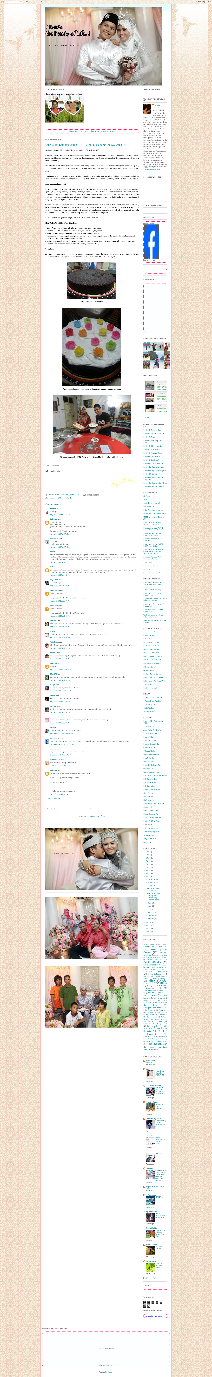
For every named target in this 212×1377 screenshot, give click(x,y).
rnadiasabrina (151, 1152)
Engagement (160, 974)
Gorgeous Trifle (148, 768)
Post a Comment (54, 799)
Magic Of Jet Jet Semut (155, 1187)
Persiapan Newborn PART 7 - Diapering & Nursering (153, 558)
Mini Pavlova (148, 797)
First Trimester (148, 507)
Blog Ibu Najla (151, 1278)
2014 (147, 873)
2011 (147, 925)
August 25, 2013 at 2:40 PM (60, 659)
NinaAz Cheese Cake (151, 811)
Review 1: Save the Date (152, 430)
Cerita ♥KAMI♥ (152, 962)
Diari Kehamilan (160, 971)
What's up (149, 1063)
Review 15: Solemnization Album (155, 483)
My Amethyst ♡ (151, 1212)
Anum (52, 508)
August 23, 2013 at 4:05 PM (60, 575)
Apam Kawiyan (148, 726)
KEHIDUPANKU (151, 1245)
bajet (165, 955)
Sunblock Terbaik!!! (150, 688)
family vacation (148, 976)
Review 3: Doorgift (149, 437)
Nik (51, 727)
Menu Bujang (148, 793)
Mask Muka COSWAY (151, 653)
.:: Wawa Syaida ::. (153, 1102)
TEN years (158, 1154)
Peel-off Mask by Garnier (152, 674)
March (150, 912)
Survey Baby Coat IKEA (152, 566)
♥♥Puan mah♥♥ (152, 1195)
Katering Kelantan (159, 998)
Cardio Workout (148, 708)
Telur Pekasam (148, 835)
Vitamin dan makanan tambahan (154, 573)
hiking (154, 985)
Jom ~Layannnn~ (155, 993)
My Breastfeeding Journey (155, 1015)
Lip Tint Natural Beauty (151, 646)
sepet (148, 1069)
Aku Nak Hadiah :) (159, 946)
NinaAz (53, 695)
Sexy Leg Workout (150, 704)
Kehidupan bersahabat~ (152, 1008)
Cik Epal (149, 1135)
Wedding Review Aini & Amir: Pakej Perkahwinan (153, 616)
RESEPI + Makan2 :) (64, 498)
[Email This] (88, 495)
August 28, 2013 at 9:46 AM (60, 701)
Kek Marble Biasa (149, 783)
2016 (147, 867)
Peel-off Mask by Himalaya (153, 677)
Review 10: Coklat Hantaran (153, 464)
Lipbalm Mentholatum (151, 649)
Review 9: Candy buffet (151, 460)
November (151, 882)
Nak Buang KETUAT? (151, 663)
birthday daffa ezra (155, 959)
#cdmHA (53, 642)
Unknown (53, 519)
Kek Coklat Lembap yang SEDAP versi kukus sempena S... (154, 896)
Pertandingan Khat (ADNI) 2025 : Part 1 (160, 1073)
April (149, 909)
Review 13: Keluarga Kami (152, 474)
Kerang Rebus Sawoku (151, 790)
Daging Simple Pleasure (151, 754)
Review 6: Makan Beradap (152, 449)
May (149, 906)
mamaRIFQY (55, 738)
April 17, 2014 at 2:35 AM (59, 794)
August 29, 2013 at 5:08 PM (60, 712)
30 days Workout (149, 711)
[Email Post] (84, 495)
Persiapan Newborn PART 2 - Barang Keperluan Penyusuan (154, 529)
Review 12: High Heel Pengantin (154, 471)
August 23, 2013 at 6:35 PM (60, 586)
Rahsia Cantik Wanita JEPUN (154, 681)
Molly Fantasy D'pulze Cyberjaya (160, 1106)
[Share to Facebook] (95, 495)
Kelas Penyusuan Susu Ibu (153, 510)
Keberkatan (150, 1005)
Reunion (146, 1036)
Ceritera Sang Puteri (153, 1119)
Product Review (153, 1026)
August (150, 885)
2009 (147, 932)
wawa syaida (55, 717)
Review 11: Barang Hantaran (153, 467)
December (151, 879)
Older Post (133, 809)
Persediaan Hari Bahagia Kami (155, 1024)
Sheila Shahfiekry (152, 1228)
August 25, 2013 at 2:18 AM (60, 637)
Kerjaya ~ (163, 1010)
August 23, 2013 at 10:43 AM (60, 547)
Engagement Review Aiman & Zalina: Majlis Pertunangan (154, 589)
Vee (51, 552)
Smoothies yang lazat (151, 832)
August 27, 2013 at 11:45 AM (60, 691)
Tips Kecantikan (157, 1043)
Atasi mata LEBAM (150, 632)
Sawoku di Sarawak (158, 1036)
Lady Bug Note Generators (106, 1365)
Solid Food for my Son (159, 1041)
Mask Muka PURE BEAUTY (153, 656)
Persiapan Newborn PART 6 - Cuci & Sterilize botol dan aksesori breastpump (153, 551)
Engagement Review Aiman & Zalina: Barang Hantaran (154, 583)
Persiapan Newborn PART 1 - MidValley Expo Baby (153, 523)
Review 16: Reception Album (153, 486)
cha (51, 631)
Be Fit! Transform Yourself (152, 697)
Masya (52, 685)
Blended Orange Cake (151, 744)
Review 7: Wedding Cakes (152, 453)
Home (92, 809)
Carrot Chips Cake (149, 747)
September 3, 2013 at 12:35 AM (61, 733)
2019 (147, 858)
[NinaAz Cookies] (151, 258)
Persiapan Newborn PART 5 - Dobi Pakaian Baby (153, 545)
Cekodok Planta (149, 751)
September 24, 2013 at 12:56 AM (62, 744)
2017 (147, 864)
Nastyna (53, 706)
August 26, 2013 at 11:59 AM (60, 669)
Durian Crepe (148, 761)
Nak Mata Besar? (149, 667)
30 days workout (149, 944)
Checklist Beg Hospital (151, 503)
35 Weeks (147, 499)
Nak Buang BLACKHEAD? (152, 660)
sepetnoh (158, 1039)
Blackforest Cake (149, 740)
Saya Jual (147, 1039)
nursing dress (159, 1019)
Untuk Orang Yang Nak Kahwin (159, 1265)
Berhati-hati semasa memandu (156, 957)
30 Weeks (147, 496)
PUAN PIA (54, 674)
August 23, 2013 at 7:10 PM (60, 601)
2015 (147, 870)
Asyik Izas (54, 580)
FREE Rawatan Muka (151, 642)
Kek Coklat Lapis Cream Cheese (155, 776)
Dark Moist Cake (149, 758)
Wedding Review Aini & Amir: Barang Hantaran (153, 610)
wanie (52, 749)
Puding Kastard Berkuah (152, 818)
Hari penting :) (160, 978)
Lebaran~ (52, 498)
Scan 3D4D (147, 562)
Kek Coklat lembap (150, 779)
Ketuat (159, 406)
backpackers (157, 955)
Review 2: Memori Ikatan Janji (154, 433)
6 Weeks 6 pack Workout (152, 701)
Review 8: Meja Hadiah (151, 457)
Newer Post (50, 809)
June (149, 903)
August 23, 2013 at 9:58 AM (60, 515)
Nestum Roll (147, 807)
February (151, 915)
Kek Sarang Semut (150, 786)
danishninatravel (157, 967)
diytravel (150, 974)
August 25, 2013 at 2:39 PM (60, 648)
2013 (147, 877)
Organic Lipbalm (149, 670)
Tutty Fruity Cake (149, 839)
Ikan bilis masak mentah (152, 772)
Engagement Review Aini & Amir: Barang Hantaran (155, 594)
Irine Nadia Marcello (153, 1086)
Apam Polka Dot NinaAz (152, 730)
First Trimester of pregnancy (153, 889)
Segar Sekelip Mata (150, 684)
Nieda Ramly (55, 590)
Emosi (148, 1189)
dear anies (54, 539)
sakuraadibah (55, 760)
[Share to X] (93, 495)
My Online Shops (150, 1017)
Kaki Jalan (149, 995)
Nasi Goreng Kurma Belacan (153, 804)
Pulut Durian (147, 825)
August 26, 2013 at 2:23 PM (60, 680)
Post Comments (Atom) (96, 816)
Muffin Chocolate (149, 800)
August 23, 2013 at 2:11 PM (60, 562)
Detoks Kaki (147, 639)
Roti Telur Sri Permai (150, 828)
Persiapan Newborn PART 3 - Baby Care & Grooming (153, 534)
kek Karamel (147, 842)
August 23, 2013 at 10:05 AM (60, 534)
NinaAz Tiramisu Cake (151, 814)
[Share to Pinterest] (98, 495)
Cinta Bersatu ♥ (150, 965)
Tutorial (152, 1047)
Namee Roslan (151, 1261)
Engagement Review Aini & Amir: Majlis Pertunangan (155, 600)
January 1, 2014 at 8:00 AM (60, 766)
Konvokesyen (152, 1012)
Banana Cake (148, 737)
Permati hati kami (152, 1021)
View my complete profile (152, 170)
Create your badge (149, 260)
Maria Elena (150, 1061)
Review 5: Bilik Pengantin (152, 446)
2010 (147, 929)
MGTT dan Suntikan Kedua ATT (154, 514)
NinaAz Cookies (149, 223)
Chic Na (53, 621)
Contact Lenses (149, 635)
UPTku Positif (148, 569)
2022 (147, 855)
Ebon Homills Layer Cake (152, 765)
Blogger (110, 1372)
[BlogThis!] (91, 495)
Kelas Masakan (149, 1010)
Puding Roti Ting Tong (151, 821)
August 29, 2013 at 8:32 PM (60, 723)
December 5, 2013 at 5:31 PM (60, 755)
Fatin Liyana (150, 1168)
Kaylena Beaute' (149, 1000)
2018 (147, 861)
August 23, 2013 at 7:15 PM (60, 627)
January (151, 918)
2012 (147, 922)
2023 (147, 852)
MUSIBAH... (159, 1197)
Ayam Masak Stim (150, 733)
